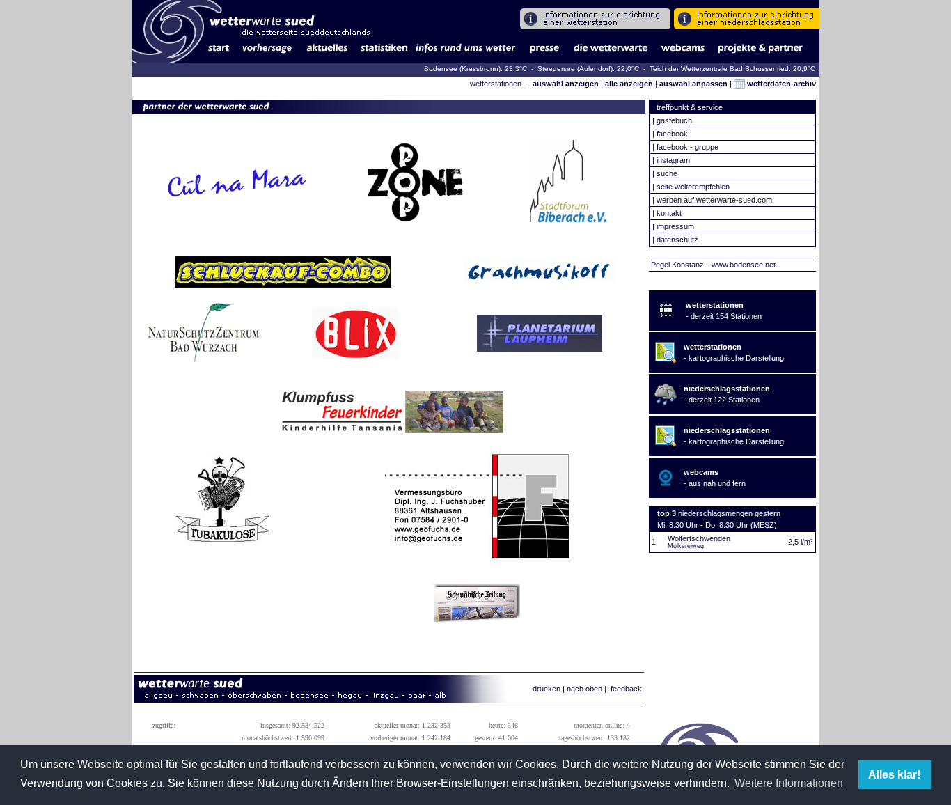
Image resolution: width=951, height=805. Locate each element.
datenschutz (677, 239)
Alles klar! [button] (894, 775)
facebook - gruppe (687, 147)
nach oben (584, 689)
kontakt (669, 213)
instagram (673, 160)
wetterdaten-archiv (780, 83)
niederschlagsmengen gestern (729, 513)
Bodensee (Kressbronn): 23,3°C (476, 68)
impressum (675, 226)
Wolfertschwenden (699, 538)
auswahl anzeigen (566, 83)
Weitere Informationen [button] (788, 783)
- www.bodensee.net (741, 264)
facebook (672, 134)
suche (667, 173)
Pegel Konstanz (677, 264)
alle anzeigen (629, 83)
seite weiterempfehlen (693, 186)
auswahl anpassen (693, 83)
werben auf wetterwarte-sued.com (714, 200)
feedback (626, 689)
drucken (546, 689)
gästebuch (674, 120)
